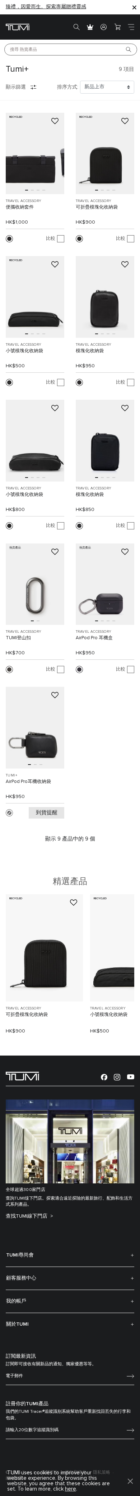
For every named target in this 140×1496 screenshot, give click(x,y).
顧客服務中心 (21, 1278)
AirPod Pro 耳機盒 (94, 638)
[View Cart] (117, 27)
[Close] (134, 7)
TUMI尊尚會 (20, 1255)
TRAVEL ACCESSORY (23, 201)
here (70, 1489)
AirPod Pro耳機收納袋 (28, 781)
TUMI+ (11, 775)
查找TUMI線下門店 (27, 1216)
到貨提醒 (46, 812)
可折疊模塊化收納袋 (97, 207)
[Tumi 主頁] (17, 27)
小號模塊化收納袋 (24, 351)
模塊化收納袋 (90, 351)
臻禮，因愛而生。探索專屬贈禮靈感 (46, 6)
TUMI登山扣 (18, 638)
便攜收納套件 (20, 207)
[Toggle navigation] (131, 27)
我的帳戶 (16, 1301)
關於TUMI (17, 1324)
